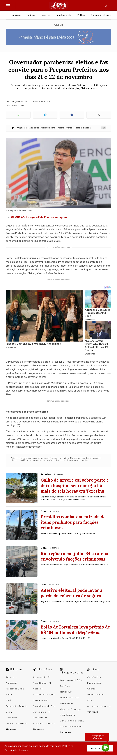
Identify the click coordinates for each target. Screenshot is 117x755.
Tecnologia (15, 15)
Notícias (31, 15)
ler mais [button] (23, 750)
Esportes (45, 15)
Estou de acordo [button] (99, 748)
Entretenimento (63, 15)
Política (81, 15)
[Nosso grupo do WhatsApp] (105, 748)
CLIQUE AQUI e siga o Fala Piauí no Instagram (39, 217)
